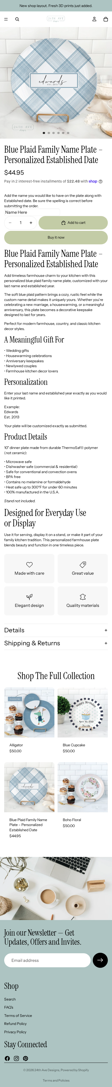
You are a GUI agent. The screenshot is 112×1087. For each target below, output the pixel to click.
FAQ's (8, 1007)
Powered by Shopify (75, 1070)
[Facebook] (7, 1058)
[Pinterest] (25, 1058)
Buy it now (56, 237)
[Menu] (6, 19)
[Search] (17, 19)
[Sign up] (100, 960)
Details (14, 630)
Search (10, 999)
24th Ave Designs (46, 1070)
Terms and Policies (56, 1080)
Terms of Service (18, 1015)
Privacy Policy (15, 1032)
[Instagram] (16, 1058)
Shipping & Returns (32, 643)
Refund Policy (15, 1023)
